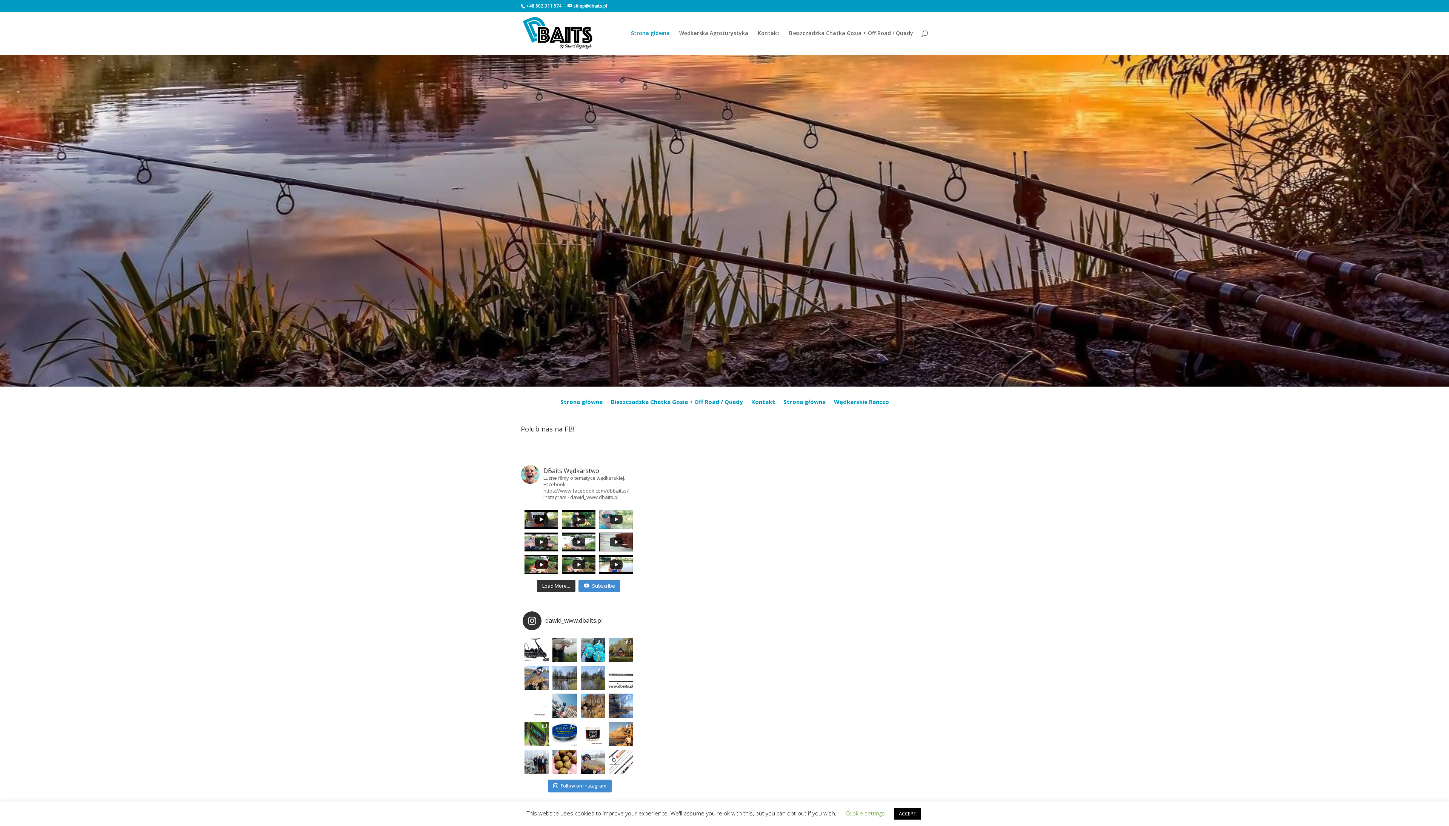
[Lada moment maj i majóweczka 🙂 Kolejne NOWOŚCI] (621, 678)
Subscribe (603, 585)
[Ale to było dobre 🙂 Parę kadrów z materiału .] (564, 650)
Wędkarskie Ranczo (861, 402)
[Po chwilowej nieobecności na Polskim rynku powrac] (593, 734)
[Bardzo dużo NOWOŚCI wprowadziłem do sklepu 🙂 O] (537, 706)
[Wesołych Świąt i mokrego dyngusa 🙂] (564, 706)
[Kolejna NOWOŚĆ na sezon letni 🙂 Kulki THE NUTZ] (564, 762)
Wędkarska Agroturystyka (713, 34)
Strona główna (650, 34)
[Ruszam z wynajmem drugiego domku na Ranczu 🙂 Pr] (564, 678)
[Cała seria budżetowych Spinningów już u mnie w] (621, 762)
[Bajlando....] (537, 762)
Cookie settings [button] (865, 813)
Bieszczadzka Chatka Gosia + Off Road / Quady (851, 34)
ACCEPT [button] (907, 813)
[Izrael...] (621, 734)
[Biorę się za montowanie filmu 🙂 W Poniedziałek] (593, 650)
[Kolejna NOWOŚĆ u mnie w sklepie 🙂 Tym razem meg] (537, 650)
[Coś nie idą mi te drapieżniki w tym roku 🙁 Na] (593, 762)
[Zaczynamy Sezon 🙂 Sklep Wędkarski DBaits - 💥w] (621, 706)
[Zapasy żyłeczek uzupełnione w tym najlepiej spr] (537, 734)
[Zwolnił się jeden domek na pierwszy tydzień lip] (593, 678)
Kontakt (769, 34)
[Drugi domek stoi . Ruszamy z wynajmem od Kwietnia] (593, 706)
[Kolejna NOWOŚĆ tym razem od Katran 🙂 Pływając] (564, 734)
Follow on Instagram (583, 785)
